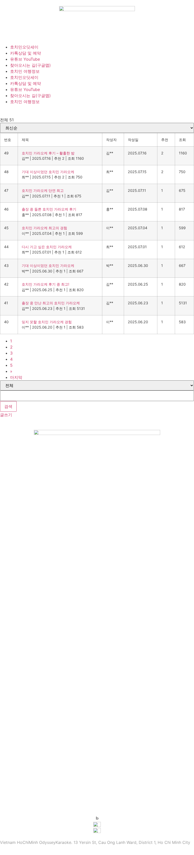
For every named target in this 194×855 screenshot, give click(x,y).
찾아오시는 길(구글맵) (30, 65)
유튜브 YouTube (25, 59)
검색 (8, 406)
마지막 (16, 377)
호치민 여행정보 (25, 71)
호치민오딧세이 (24, 47)
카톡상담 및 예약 (25, 53)
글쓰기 (6, 414)
